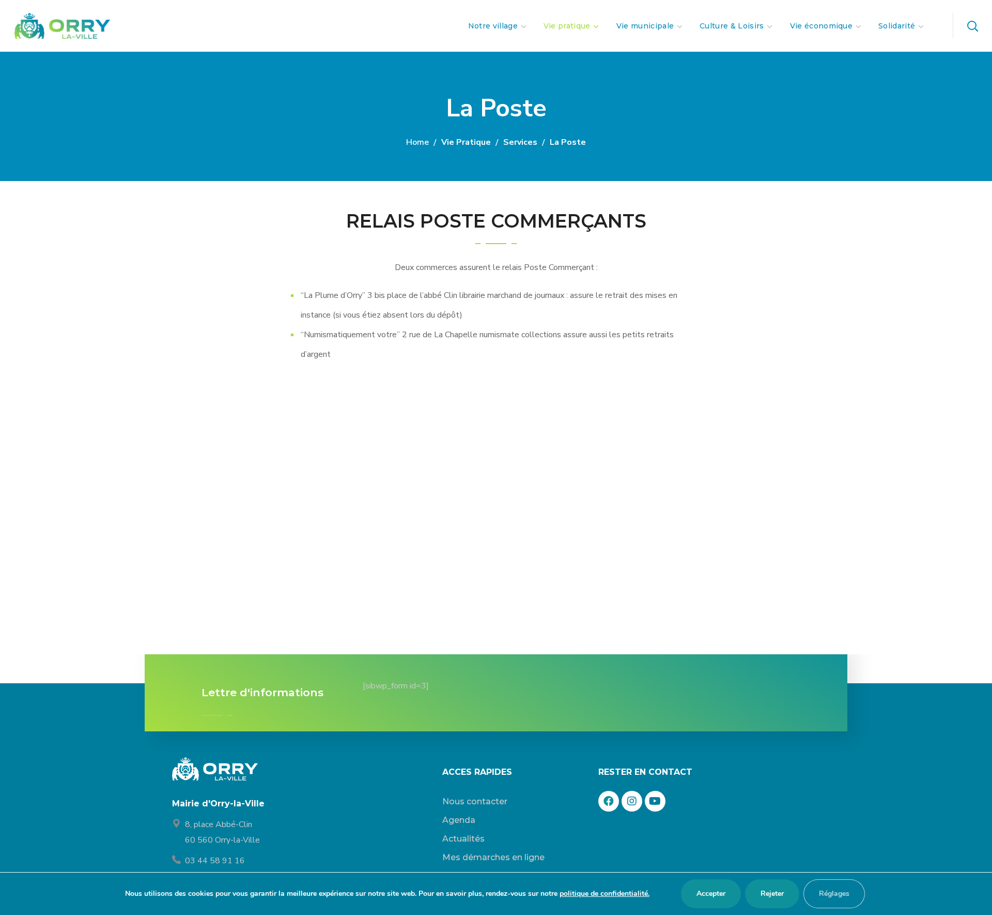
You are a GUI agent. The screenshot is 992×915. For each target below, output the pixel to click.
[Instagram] (632, 801)
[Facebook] (608, 801)
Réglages (834, 893)
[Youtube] (655, 801)
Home (417, 142)
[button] (972, 26)
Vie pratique (466, 142)
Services (520, 142)
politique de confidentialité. (604, 893)
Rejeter (772, 893)
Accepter (710, 893)
